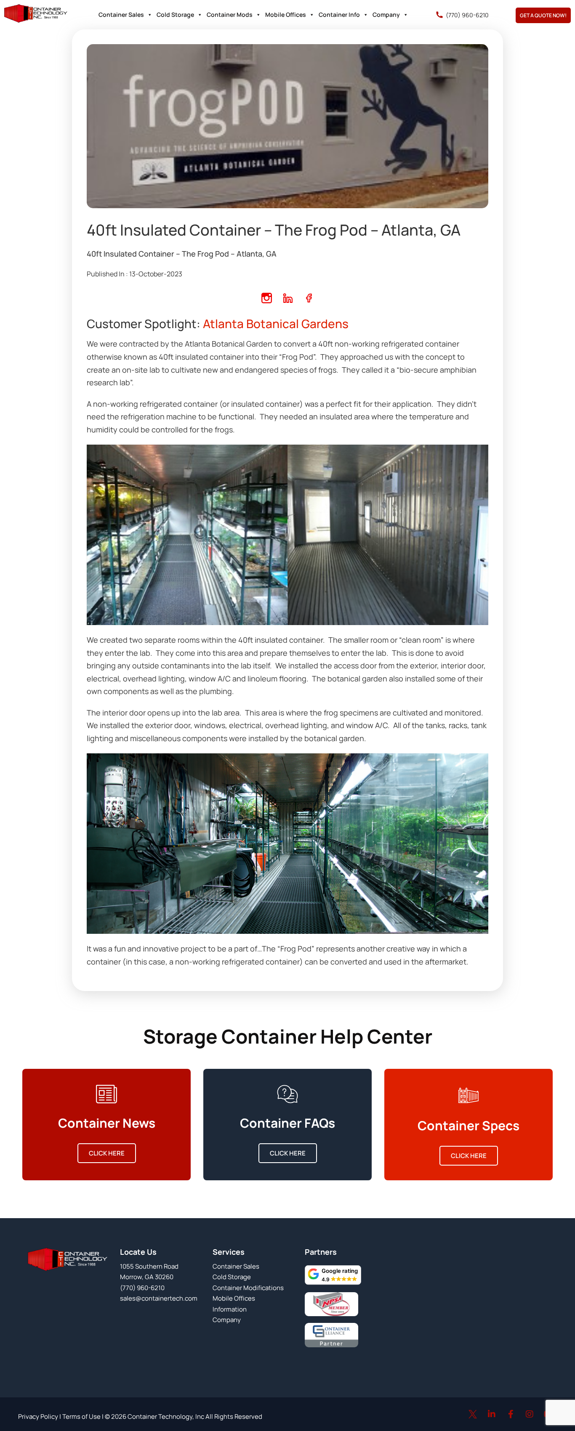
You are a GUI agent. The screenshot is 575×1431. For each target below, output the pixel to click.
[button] (333, 1275)
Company (386, 15)
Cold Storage (175, 15)
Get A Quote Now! (543, 15)
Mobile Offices (285, 15)
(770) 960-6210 (467, 15)
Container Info (339, 15)
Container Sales (121, 15)
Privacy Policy (38, 1416)
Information (230, 1309)
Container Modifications (248, 1287)
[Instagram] (529, 1414)
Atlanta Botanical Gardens (274, 323)
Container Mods (230, 15)
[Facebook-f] (510, 1414)
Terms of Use (81, 1416)
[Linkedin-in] (491, 1414)
